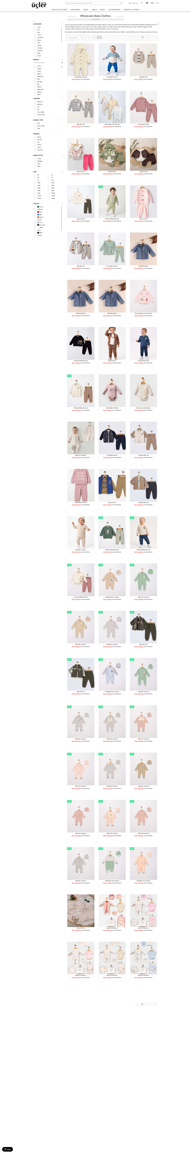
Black (41, 232)
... (151, 37)
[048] (154, 896)
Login (130, 3)
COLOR (36, 203)
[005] (92, 140)
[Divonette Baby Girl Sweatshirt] (143, 296)
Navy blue (42, 225)
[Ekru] (112, 993)
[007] (92, 45)
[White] (38, 227)
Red (41, 212)
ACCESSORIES (114, 9)
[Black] (38, 233)
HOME (33, 21)
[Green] (38, 207)
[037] (123, 140)
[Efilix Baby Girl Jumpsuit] (112, 863)
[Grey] (38, 222)
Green (41, 207)
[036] (123, 470)
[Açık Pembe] (81, 993)
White (41, 227)
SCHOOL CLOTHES (131, 9)
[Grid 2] (94, 37)
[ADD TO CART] (93, 81)
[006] (154, 187)
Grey (41, 222)
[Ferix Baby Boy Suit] (112, 59)
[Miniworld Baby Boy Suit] (112, 201)
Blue (41, 214)
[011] (154, 92)
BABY (86, 9)
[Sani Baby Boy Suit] (112, 438)
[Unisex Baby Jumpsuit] (80, 59)
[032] (123, 660)
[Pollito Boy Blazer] (143, 248)
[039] (123, 234)
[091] (123, 92)
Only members (76, 79)
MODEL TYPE (38, 120)
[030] (154, 45)
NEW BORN (75, 9)
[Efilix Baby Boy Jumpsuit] (112, 579)
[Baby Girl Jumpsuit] (80, 438)
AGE (35, 172)
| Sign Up (135, 3)
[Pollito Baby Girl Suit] (80, 485)
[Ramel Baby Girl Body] (112, 390)
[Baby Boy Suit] (143, 59)
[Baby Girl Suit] (80, 154)
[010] (154, 281)
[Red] (38, 212)
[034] (154, 140)
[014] (123, 943)
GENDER (37, 98)
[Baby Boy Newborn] (143, 958)
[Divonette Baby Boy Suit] (80, 343)
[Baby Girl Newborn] (112, 910)
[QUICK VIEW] (69, 81)
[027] (123, 329)
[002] (92, 470)
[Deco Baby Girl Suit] (143, 107)
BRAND (36, 59)
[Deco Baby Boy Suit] (143, 343)
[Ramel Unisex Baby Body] (143, 390)
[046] (123, 423)
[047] (92, 329)
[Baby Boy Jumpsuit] (80, 532)
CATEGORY (37, 24)
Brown (41, 217)
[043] (123, 45)
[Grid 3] (99, 37)
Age (83, 84)
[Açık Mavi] (143, 993)
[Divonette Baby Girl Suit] (80, 579)
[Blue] (38, 214)
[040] (92, 187)
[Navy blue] (38, 225)
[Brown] (38, 217)
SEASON (36, 134)
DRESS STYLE (38, 155)
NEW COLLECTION (59, 9)
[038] (154, 612)
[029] (92, 92)
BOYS (102, 9)
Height (78, 84)
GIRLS (94, 9)
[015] (92, 896)
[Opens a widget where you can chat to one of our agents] (7, 1149)
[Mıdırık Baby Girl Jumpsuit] (112, 107)
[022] (123, 896)
